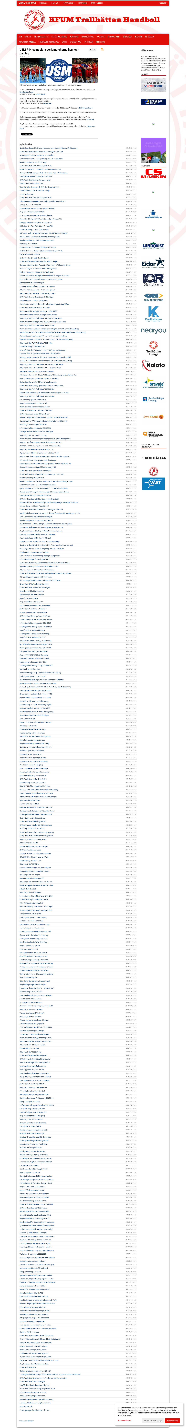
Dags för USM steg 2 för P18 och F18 (33, 403)
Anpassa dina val (124, 1420)
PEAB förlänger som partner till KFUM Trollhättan (37, 1257)
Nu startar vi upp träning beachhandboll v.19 (35, 747)
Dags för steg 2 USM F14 (29, 598)
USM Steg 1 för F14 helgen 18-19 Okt (33, 424)
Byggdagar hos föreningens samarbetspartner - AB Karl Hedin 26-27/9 (45, 463)
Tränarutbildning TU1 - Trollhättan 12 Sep (34, 191)
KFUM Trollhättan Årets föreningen (32, 1382)
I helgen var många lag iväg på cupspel (34, 1155)
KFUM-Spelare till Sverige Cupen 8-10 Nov (35, 616)
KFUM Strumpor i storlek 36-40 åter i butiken (36, 825)
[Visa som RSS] (102, 50)
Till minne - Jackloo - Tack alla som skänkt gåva (37, 1265)
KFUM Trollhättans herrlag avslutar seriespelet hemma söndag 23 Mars (45, 573)
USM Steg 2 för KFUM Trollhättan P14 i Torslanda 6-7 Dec (40, 368)
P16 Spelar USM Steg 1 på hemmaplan (34, 651)
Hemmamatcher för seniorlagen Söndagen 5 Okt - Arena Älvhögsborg (45, 439)
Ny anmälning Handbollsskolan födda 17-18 (36, 694)
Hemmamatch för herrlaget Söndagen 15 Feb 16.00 (38, 311)
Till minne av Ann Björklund (29, 1165)
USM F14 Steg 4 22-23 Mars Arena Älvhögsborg (37, 570)
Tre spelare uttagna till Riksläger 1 (32, 1013)
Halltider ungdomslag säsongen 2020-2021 (35, 1371)
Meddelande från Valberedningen (32, 283)
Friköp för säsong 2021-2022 (30, 1272)
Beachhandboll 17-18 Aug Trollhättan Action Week (38, 683)
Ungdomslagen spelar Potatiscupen (33, 985)
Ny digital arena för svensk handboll (33, 1123)
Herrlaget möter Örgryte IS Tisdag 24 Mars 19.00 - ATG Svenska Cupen (45, 265)
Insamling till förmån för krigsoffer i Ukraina (35, 1247)
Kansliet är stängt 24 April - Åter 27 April (34, 230)
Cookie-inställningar (26, 1421)
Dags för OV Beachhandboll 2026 (32, 212)
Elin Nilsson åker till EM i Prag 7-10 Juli (33, 1169)
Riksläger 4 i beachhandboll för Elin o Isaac (35, 1137)
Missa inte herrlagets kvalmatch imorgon (34, 772)
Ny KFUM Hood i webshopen (30, 850)
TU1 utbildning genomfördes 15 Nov (33, 400)
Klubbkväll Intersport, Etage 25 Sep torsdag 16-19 (38, 467)
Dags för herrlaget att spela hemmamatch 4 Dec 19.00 (39, 378)
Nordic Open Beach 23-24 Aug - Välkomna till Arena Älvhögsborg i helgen (46, 481)
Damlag (54, 3)
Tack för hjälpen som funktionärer (32, 928)
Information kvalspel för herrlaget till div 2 (35, 559)
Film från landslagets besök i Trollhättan (34, 1385)
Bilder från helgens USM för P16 (31, 1293)
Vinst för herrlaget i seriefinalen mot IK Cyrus (36, 1027)
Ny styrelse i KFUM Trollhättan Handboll (34, 584)
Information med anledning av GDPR (33, 1392)
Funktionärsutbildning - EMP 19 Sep (32, 676)
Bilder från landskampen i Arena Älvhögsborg (36, 1399)
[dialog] (149, 1414)
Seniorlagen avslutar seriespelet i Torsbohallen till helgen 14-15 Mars (44, 276)
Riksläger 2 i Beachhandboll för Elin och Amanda (37, 1282)
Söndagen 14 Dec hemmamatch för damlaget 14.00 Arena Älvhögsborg (46, 361)
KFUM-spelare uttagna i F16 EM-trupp (33, 1208)
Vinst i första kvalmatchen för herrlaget (34, 768)
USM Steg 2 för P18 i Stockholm (31, 1119)
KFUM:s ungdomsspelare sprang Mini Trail (35, 931)
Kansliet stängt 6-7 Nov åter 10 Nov (32, 1151)
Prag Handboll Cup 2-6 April (30, 254)
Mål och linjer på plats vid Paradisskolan (34, 1211)
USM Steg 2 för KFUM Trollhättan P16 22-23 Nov (37, 396)
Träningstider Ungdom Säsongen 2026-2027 (36, 176)
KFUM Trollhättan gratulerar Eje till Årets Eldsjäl (37, 1335)
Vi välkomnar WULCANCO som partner (34, 300)
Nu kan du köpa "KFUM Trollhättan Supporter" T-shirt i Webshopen (44, 417)
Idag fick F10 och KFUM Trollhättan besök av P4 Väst (39, 1360)
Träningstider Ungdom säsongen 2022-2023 (36, 1162)
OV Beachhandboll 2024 (28, 726)
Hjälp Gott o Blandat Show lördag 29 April (35, 981)
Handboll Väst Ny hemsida (29, 1332)
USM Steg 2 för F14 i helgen (30, 875)
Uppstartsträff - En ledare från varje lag (34, 935)
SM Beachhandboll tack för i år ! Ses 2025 (35, 708)
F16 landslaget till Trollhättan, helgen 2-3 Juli (36, 1183)
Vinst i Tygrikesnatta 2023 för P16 (32, 1070)
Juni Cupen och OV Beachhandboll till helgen (36, 517)
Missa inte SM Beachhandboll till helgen (34, 715)
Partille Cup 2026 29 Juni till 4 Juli (31, 183)
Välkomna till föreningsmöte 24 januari (34, 846)
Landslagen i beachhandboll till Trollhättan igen (37, 988)
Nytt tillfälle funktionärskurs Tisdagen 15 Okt (36, 644)
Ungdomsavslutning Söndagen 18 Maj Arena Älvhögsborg (41, 531)
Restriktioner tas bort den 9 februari (32, 1261)
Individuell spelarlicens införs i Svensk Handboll (37, 208)
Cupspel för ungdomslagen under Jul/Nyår (35, 1077)
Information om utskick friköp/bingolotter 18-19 (37, 1389)
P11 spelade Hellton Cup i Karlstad (32, 1091)
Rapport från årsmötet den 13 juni (32, 1190)
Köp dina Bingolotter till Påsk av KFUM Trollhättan (38, 534)
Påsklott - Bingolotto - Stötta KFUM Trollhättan (36, 272)
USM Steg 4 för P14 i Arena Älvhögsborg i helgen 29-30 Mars (42, 549)
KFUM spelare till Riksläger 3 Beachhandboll (36, 814)
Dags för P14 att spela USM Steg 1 (32, 630)
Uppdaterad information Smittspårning (34, 1314)
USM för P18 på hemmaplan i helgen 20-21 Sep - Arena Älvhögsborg (44, 456)
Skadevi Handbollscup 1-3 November (33, 612)
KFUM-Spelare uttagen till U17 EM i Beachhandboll (38, 1328)
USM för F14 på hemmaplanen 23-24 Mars (35, 786)
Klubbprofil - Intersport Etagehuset (32, 1321)
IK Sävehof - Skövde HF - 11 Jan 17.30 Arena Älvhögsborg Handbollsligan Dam (48, 375)
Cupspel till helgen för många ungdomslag (35, 853)
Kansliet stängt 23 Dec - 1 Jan (30, 860)
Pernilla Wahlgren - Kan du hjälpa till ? (33, 1112)
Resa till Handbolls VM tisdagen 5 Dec (33, 956)
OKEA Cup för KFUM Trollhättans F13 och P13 (36, 226)
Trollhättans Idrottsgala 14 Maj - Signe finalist (36, 1229)
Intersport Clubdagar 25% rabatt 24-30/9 (34, 658)
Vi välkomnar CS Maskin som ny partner (34, 1353)
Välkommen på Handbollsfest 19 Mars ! (34, 1020)
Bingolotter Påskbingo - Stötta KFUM (33, 775)
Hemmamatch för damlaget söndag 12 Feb (35, 1038)
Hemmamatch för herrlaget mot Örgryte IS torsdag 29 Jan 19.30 (43, 322)
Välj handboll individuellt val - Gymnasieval (35, 605)
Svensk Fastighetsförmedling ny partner (34, 1197)
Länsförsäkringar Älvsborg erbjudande (34, 960)
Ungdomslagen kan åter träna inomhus (34, 1364)
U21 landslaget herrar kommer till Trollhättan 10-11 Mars (40, 580)
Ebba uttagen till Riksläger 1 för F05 (32, 1307)
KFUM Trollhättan (28, 3)
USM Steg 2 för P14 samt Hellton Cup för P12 (36, 882)
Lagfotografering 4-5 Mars (29, 804)
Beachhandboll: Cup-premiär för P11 (33, 1201)
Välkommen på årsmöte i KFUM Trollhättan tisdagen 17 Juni (41, 527)
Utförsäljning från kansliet (29, 843)
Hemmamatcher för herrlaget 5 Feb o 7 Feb (35, 1041)
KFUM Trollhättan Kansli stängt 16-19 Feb (35, 308)
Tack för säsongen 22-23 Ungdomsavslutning (36, 974)
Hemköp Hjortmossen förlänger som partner (36, 1176)
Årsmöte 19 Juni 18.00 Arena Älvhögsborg (35, 736)
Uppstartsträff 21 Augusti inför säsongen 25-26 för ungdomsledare (44, 492)
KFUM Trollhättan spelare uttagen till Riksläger (36, 297)
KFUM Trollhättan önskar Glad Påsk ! (33, 779)
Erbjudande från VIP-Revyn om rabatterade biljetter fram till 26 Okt (43, 421)
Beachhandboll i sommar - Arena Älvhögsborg (36, 712)
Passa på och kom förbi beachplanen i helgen (36, 967)
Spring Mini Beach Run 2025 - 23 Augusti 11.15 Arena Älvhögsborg (44, 488)
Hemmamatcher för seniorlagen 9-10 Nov (35, 407)
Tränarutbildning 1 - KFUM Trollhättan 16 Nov (36, 619)
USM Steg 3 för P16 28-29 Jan (30, 1052)
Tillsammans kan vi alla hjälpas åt (32, 1024)
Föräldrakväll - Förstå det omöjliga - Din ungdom (37, 286)
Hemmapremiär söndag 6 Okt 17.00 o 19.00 (35, 648)
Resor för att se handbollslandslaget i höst (35, 1215)
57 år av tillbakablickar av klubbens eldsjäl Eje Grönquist (40, 1339)
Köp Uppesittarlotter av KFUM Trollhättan (34, 1080)
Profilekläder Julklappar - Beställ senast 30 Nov (37, 1105)
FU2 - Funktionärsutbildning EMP (31, 903)
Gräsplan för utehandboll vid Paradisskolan (35, 1343)
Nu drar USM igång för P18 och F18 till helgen (36, 907)
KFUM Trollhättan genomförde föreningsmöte (36, 836)
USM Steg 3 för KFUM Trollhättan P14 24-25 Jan (37, 325)
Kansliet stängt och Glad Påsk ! (31, 999)
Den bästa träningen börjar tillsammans (34, 1094)
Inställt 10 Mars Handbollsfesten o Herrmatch (36, 793)
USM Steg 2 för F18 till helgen (30, 892)
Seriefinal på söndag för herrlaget (32, 1031)
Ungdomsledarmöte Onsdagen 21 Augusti (35, 697)
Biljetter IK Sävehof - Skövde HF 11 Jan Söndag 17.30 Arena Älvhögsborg (46, 339)
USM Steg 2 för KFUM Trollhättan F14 (33, 1087)
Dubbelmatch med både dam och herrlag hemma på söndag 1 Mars (44, 304)
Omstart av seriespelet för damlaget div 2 (35, 1063)
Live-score (91, 119)
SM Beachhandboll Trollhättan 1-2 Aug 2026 (35, 222)
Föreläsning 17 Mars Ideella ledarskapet (34, 1034)
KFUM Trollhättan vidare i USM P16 (32, 1084)
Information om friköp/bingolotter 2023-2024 (36, 896)
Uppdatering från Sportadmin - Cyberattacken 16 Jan (39, 566)
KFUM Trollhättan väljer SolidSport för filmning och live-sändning (43, 1378)
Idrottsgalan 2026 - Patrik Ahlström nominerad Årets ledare (41, 279)
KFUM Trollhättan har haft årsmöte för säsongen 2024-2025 (41, 510)
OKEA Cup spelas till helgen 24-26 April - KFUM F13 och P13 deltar (43, 233)
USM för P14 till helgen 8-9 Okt (31, 1148)
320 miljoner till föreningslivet (30, 1126)
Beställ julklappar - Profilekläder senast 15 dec (36, 885)
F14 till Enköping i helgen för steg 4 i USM (35, 1243)
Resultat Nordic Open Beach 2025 (32, 478)
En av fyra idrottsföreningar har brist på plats (36, 215)
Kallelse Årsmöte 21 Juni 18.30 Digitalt (33, 1346)
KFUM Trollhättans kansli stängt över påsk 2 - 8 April (39, 261)
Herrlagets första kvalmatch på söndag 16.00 (36, 1006)
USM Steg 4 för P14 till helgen (30, 1016)
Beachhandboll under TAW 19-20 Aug (33, 942)
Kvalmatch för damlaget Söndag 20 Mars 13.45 (37, 1236)
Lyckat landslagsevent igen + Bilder (32, 1286)
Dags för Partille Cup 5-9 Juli (30, 1172)
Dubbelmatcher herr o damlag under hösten (35, 641)
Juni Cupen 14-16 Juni (28, 719)
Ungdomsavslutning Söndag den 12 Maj (34, 744)
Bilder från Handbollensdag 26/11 (32, 878)
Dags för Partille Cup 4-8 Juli (30, 946)
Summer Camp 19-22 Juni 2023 (31, 992)
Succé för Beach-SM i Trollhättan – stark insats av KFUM (40, 169)
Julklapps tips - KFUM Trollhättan (32, 595)
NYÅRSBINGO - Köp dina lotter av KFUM (34, 857)
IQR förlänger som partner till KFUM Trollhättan (36, 1180)
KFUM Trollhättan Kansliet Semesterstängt (35, 180)
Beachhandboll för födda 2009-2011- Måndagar (37, 1222)
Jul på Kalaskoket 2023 (28, 889)
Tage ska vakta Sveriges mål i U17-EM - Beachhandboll (39, 187)
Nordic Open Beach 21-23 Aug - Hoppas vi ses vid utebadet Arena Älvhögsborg (49, 148)
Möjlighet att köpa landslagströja (32, 1133)
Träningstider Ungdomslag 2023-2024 (33, 938)
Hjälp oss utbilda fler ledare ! (30, 800)
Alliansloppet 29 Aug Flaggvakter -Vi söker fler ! (37, 155)
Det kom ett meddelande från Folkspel (34, 1268)
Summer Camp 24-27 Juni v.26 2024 (32, 783)
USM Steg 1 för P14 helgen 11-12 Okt (33, 435)
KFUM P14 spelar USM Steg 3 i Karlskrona (35, 1059)
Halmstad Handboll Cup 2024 (30, 669)
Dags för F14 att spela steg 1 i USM (32, 637)
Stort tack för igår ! (26, 1406)
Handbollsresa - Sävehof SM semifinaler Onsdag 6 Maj (39, 237)
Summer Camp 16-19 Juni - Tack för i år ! (34, 506)
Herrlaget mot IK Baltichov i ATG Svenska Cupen (37, 811)
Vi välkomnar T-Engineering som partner (34, 552)
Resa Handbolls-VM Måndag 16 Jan (33, 1066)
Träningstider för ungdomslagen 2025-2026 (35, 495)
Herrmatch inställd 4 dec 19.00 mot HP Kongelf (37, 371)
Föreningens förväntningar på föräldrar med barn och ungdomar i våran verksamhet (50, 1374)
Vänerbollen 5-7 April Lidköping (31, 765)
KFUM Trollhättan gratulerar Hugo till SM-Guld (36, 1204)
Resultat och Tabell (26, 92)
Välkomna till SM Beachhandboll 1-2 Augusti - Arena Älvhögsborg (43, 173)
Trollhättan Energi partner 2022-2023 (33, 1254)
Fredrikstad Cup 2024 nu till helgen (32, 733)
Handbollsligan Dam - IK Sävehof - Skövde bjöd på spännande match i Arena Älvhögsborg (53, 332)
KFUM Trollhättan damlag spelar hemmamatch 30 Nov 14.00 (41, 385)
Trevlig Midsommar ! (27, 194)
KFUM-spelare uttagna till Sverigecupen (34, 1141)
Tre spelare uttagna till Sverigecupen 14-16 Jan (37, 1279)
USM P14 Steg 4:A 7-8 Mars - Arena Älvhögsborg (37, 290)
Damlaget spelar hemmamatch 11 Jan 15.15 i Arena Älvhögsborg (43, 336)
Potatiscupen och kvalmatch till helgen (34, 761)
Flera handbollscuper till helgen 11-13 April (35, 538)
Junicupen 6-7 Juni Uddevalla (30, 205)
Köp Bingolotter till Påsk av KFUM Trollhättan (36, 995)
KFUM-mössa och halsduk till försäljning (34, 414)
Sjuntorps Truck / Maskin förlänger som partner (37, 1226)
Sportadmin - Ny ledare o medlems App (34, 701)
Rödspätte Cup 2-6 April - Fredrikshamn (34, 258)
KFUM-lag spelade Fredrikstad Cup (32, 729)
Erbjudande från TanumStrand (30, 914)
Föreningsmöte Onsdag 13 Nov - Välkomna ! (36, 627)
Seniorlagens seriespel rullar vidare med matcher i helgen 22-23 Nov (44, 393)
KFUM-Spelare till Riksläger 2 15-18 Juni (34, 970)
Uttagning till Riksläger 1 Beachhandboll (34, 1318)
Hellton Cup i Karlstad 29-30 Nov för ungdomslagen (38, 382)
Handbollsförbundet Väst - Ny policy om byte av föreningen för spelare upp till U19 (50, 513)
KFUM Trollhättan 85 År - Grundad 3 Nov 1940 (36, 410)
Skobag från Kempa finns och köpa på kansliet (37, 1250)
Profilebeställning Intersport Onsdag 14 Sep (35, 1158)
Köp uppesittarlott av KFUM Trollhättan (34, 1296)
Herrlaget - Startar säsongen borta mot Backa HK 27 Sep (40, 446)
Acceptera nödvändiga (153, 1421)
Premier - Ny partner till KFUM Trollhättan (34, 1194)
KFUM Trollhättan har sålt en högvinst (33, 1055)
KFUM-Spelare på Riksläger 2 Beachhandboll (36, 910)
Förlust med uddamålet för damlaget (33, 1233)
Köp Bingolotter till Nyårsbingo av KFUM (34, 1073)
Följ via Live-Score (85, 108)
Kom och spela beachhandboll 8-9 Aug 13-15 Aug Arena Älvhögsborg (45, 687)
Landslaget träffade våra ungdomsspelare (35, 1403)
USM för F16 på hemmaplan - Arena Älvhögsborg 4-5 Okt (40, 442)
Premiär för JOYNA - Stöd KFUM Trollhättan (35, 722)
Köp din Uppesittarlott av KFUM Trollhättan (35, 868)
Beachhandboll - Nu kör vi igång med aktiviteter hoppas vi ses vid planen (46, 524)
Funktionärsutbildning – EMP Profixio (33, 917)
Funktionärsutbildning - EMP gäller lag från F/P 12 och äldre (41, 159)
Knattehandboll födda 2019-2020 (32, 591)
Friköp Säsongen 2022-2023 (30, 1102)
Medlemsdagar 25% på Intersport (32, 751)
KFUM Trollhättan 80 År (28, 1367)
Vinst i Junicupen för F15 (29, 949)
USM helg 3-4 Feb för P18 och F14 (32, 829)
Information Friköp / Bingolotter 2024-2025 (35, 623)
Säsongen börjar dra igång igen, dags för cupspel (38, 460)
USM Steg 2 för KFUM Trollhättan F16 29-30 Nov (37, 389)
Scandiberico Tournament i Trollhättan (33, 1144)
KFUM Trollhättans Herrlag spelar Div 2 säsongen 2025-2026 (41, 474)
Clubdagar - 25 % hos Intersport (31, 1002)
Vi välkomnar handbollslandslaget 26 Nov (35, 1311)
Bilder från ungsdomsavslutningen (32, 740)
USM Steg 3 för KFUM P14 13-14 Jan (33, 839)
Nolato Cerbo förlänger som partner (33, 1350)
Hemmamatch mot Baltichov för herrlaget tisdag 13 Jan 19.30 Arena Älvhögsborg (49, 329)
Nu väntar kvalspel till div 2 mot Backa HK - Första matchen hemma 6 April (46, 545)
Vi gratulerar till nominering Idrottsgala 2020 (35, 1357)
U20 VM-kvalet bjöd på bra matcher (32, 1396)
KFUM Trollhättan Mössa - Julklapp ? (33, 609)
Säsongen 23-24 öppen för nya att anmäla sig (36, 963)
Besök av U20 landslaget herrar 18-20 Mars (35, 1240)
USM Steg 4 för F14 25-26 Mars (31, 1009)
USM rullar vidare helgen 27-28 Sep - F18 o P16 (36, 449)
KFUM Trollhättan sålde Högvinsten (32, 821)
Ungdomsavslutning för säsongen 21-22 (34, 1218)
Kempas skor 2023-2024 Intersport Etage (34, 924)
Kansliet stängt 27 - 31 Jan (29, 1048)
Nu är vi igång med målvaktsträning (32, 818)
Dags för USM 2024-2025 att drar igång (34, 655)
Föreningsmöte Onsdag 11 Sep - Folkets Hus (36, 666)
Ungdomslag (68, 3)
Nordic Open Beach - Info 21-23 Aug (33, 162)
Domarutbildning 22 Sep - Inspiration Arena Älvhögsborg (40, 673)
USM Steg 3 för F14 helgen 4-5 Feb (32, 1045)
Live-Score (47, 103)
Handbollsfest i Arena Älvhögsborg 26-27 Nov (36, 1098)
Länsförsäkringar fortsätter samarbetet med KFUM (38, 1300)
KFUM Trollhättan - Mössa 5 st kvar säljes (35, 588)
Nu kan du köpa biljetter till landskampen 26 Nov (37, 1304)
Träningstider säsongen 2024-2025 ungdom (35, 690)
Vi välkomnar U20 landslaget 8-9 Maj (33, 758)
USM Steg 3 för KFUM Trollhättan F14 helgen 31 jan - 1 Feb (41, 318)
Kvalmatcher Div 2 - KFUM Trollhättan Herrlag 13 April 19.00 (41, 251)
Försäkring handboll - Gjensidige (31, 921)
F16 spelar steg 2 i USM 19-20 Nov (32, 1109)
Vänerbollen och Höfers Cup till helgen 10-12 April (38, 247)
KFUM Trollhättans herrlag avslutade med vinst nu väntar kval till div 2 (44, 563)
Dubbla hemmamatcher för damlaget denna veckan (38, 315)
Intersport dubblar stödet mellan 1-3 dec (34, 871)
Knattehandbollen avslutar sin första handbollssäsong (39, 541)
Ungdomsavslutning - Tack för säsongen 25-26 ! (37, 240)
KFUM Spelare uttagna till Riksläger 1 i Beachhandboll (39, 499)
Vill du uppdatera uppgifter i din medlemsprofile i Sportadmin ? (43, 201)
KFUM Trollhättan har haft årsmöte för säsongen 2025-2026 (41, 152)
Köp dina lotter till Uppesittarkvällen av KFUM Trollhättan (40, 354)
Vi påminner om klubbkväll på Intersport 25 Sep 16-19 (39, 453)
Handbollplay (40, 94)
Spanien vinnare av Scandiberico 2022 (33, 1130)
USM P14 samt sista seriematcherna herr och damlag (39, 790)
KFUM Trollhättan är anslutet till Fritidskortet (35, 471)
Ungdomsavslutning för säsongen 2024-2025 (36, 520)
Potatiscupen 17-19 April (28, 244)
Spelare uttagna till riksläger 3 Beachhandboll (36, 1275)
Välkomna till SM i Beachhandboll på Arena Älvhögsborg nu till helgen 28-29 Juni (49, 502)
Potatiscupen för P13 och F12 (30, 754)
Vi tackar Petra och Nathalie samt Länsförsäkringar (38, 797)
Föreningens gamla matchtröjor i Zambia (34, 1410)
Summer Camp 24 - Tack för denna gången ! (35, 705)
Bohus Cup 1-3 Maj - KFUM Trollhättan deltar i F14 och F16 (41, 219)
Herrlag (42, 3)
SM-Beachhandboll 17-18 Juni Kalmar (33, 953)
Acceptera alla (172, 1421)
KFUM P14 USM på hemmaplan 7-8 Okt (34, 899)
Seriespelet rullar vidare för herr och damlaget (36, 432)
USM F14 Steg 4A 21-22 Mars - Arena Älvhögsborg (38, 269)
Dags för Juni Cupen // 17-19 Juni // (32, 1187)
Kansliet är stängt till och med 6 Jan (32, 347)
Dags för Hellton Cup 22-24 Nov (31, 602)
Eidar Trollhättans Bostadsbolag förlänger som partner (39, 556)
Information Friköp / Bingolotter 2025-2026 (35, 428)
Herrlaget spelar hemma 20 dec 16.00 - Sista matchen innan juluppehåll (45, 357)
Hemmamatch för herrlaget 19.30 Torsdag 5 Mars (37, 293)
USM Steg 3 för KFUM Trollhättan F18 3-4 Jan (36, 343)
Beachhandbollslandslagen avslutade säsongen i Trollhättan (42, 680)
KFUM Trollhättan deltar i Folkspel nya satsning (37, 832)
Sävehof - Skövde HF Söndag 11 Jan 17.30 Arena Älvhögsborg (42, 350)
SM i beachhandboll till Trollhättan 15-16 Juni (36, 807)
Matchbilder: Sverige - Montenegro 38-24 (34, 1289)
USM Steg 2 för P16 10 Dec (29, 864)
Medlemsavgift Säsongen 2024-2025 (33, 662)
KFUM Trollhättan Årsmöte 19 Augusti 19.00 (35, 166)
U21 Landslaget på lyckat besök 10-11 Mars (36, 577)
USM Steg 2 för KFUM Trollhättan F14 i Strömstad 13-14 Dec (41, 364)
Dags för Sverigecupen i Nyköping (32, 1116)
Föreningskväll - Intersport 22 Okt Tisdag (34, 634)
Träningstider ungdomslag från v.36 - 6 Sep (35, 1325)
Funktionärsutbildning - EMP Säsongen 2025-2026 (38, 485)
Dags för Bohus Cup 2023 (29, 977)
